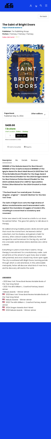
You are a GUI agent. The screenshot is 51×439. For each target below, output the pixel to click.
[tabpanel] (25, 241)
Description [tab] (7, 160)
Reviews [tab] (34, 160)
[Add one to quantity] (13, 135)
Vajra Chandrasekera (12, 27)
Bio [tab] (17, 160)
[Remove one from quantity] (6, 135)
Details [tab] (24, 160)
